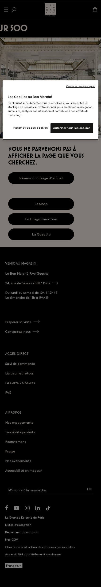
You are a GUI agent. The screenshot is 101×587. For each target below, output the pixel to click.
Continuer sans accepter (80, 86)
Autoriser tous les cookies (71, 128)
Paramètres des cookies (30, 127)
